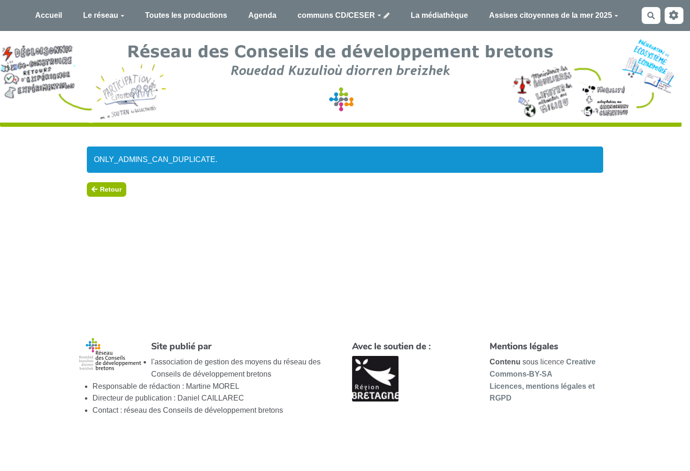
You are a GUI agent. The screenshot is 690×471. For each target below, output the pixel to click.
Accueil (48, 15)
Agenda (262, 15)
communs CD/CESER (336, 15)
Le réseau (100, 15)
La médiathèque (439, 15)
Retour (111, 189)
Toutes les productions (186, 15)
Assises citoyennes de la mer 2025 (550, 15)
